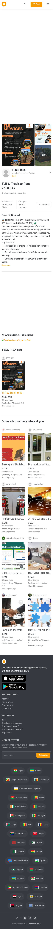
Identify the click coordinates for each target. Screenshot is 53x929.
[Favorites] (20, 365)
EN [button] (17, 918)
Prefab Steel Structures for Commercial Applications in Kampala (13, 518)
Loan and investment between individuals (13, 630)
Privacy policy (8, 705)
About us (6, 699)
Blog (4, 720)
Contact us (6, 708)
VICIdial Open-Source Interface (13, 573)
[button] (44, 204)
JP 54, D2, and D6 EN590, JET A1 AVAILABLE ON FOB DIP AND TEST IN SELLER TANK (39, 518)
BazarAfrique (34, 924)
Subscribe (43, 755)
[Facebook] (25, 918)
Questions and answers (12, 723)
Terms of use (7, 702)
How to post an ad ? (10, 726)
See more (6, 265)
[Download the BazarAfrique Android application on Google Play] (26, 686)
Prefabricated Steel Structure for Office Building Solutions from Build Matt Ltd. (39, 464)
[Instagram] (30, 918)
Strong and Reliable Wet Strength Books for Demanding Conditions (13, 464)
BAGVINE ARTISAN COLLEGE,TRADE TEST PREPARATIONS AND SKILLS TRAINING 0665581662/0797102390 (39, 573)
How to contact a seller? (12, 729)
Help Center (7, 733)
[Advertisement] (26, 37)
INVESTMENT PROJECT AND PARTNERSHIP (39, 630)
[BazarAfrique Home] (4, 4)
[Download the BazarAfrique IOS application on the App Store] (26, 678)
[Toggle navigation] (48, 4)
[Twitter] (35, 918)
